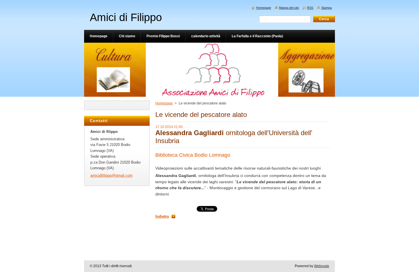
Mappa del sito (289, 7)
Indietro (162, 216)
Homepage (164, 103)
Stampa (326, 7)
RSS (310, 7)
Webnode (321, 266)
